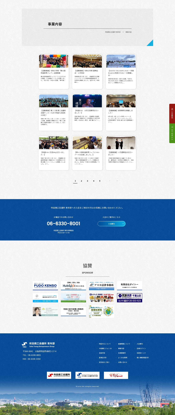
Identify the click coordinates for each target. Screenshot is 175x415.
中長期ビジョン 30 (105, 348)
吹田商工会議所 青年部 (113, 32)
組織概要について (124, 344)
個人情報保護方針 (143, 357)
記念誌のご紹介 (104, 362)
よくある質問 (122, 357)
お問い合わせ (122, 362)
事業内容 (121, 348)
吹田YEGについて (105, 344)
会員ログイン (141, 348)
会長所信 (102, 353)
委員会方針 (103, 357)
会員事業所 (122, 353)
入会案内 (140, 344)
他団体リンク (141, 353)
